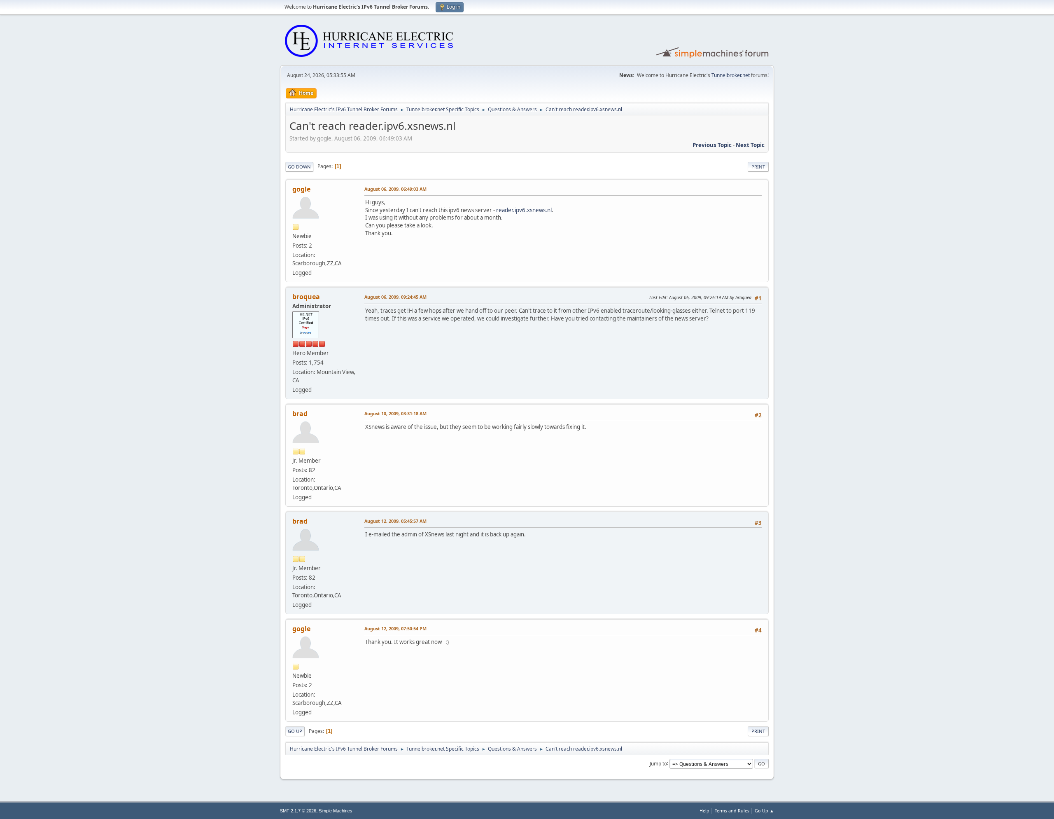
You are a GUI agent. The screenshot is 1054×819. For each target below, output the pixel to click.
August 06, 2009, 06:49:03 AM (395, 189)
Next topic (750, 145)
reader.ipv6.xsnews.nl (524, 210)
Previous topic (712, 145)
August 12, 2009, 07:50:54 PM (395, 628)
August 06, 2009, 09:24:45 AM (395, 297)
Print (758, 167)
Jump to (658, 763)
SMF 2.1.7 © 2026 (298, 810)
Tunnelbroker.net (730, 75)
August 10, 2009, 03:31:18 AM (395, 413)
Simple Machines (335, 810)
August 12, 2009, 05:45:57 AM (395, 521)
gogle (301, 189)
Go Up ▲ (764, 810)
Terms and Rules (732, 810)
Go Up (295, 731)
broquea (306, 296)
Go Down (299, 167)
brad (300, 413)
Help (704, 810)
